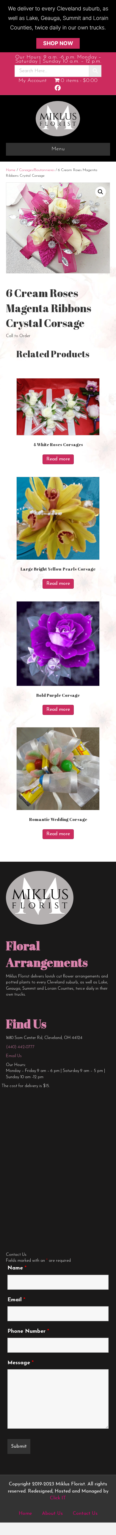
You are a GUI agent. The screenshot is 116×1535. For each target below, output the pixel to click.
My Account (32, 80)
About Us (52, 1513)
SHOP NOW (58, 43)
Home (10, 170)
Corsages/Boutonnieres (36, 170)
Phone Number (28, 1331)
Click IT (58, 1498)
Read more (58, 459)
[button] (100, 192)
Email (16, 1300)
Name (16, 1268)
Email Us (14, 1056)
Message (20, 1363)
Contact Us (85, 1513)
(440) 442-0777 (20, 1047)
